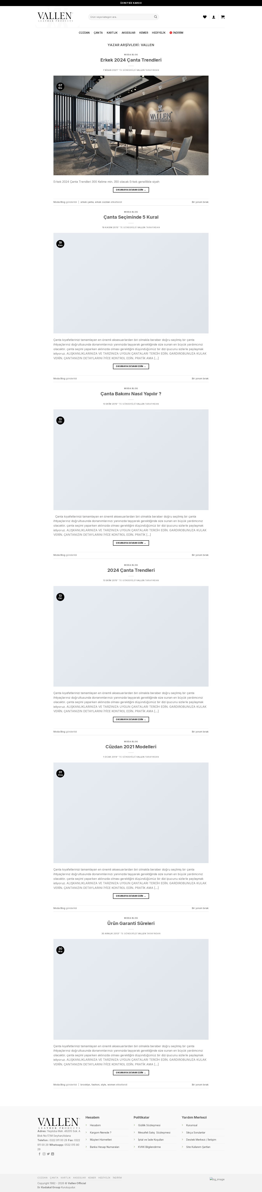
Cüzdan (84, 32)
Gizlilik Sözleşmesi (149, 1125)
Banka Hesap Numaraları (104, 1146)
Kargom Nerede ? (100, 1132)
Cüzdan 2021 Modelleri (131, 746)
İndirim (178, 32)
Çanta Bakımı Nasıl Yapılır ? (131, 393)
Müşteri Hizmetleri (101, 1139)
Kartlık (112, 32)
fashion (95, 1084)
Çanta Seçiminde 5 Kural (131, 217)
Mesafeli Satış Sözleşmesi (154, 1132)
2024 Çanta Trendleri (131, 570)
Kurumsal (191, 1125)
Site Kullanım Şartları (198, 1146)
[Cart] (223, 17)
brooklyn (85, 1084)
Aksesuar (128, 32)
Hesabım (95, 1125)
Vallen (148, 45)
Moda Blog (131, 54)
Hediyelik (159, 32)
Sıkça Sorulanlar (195, 1132)
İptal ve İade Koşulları (151, 1139)
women (111, 1084)
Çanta (98, 32)
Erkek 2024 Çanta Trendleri (130, 60)
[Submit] (156, 17)
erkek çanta (87, 202)
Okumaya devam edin (131, 189)
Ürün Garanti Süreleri (131, 923)
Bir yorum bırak (200, 202)
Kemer (143, 32)
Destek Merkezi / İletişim (201, 1139)
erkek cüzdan (102, 202)
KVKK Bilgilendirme (149, 1146)
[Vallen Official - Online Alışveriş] (55, 16)
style (103, 1084)
